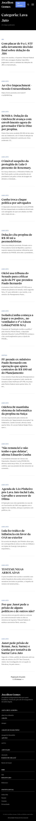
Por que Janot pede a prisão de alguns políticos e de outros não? (18, 608)
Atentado (5, 755)
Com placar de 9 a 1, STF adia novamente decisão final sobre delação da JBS (17, 48)
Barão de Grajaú (7, 763)
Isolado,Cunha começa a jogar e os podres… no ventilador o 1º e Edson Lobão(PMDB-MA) (17, 320)
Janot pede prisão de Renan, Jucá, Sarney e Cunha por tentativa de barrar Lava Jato (16, 648)
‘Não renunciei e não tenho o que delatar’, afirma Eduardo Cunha (16, 451)
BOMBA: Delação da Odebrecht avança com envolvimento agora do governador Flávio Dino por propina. (17, 122)
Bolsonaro (5, 783)
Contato (4, 801)
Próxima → (19, 679)
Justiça (4, 355)
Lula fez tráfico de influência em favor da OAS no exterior (16, 534)
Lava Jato (5, 81)
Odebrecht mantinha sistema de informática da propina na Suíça (17, 410)
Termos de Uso (19, 818)
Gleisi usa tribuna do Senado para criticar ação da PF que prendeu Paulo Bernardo (17, 278)
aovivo (4, 743)
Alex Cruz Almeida (8, 715)
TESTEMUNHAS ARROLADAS (12, 570)
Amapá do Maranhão (8, 735)
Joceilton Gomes (11, 694)
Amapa (4, 723)
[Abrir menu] (32, 4)
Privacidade (5, 804)
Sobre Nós (5, 795)
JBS (3, 39)
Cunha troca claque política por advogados (16, 201)
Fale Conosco (19, 4)
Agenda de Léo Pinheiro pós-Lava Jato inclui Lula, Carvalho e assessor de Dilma (18, 494)
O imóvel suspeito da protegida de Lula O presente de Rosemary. (16, 164)
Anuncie (25, 818)
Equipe (4, 798)
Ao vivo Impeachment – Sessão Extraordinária (17, 87)
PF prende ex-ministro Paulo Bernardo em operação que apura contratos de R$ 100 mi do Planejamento (17, 366)
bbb (3, 775)
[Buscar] (28, 4)
